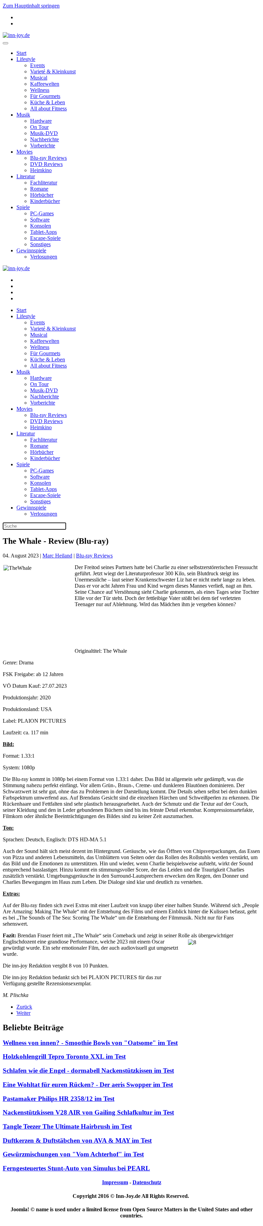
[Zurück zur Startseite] (16, 35)
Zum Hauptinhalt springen (31, 6)
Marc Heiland (57, 555)
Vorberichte (42, 145)
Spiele (23, 207)
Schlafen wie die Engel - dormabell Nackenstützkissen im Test (88, 1070)
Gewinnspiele (31, 250)
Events (37, 65)
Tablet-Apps (43, 232)
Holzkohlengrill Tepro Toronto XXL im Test (64, 1056)
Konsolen (40, 226)
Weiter (23, 1013)
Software (40, 220)
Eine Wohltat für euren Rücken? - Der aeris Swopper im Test (88, 1084)
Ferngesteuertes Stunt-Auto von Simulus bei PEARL (76, 1168)
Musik (23, 115)
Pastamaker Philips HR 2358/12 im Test (58, 1098)
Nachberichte (44, 139)
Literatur (25, 176)
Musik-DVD (44, 133)
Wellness (39, 90)
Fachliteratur (43, 182)
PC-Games (42, 213)
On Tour (39, 127)
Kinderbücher (45, 201)
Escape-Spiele (45, 238)
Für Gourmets (45, 96)
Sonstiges (40, 244)
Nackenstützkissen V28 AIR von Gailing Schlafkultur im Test (88, 1112)
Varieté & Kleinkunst (53, 71)
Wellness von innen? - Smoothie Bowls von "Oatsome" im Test (90, 1042)
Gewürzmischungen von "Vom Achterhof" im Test (73, 1154)
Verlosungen (43, 257)
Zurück (24, 1007)
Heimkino (41, 170)
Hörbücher (41, 195)
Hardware (41, 121)
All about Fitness (48, 108)
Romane (39, 189)
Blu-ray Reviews (48, 158)
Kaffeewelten (44, 84)
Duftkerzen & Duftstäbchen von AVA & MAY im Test (77, 1140)
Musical (38, 78)
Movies (24, 152)
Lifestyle (25, 59)
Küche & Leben (47, 102)
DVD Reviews (46, 164)
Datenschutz (147, 1182)
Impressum (115, 1182)
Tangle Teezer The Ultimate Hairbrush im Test (67, 1126)
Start (21, 53)
